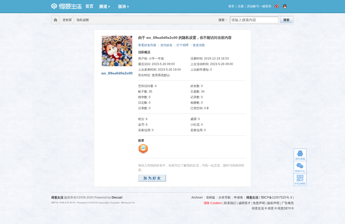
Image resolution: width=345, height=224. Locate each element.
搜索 (221, 20)
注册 (241, 6)
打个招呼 (183, 45)
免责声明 (259, 203)
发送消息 (199, 45)
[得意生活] (66, 6)
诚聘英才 (244, 203)
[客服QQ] (300, 155)
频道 (103, 6)
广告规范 (288, 203)
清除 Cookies (213, 203)
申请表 (238, 197)
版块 (122, 6)
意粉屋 (67, 20)
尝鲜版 (210, 197)
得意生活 (252, 197)
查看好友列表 (147, 45)
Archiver (197, 197)
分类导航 (224, 197)
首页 (89, 6)
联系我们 (230, 203)
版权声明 (273, 203)
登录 (231, 6)
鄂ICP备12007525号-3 (276, 197)
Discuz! (117, 197)
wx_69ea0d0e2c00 (117, 73)
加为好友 (166, 45)
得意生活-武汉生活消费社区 (55, 20)
